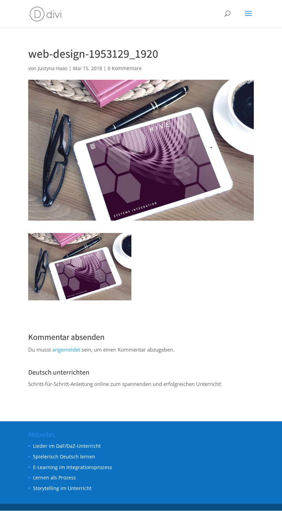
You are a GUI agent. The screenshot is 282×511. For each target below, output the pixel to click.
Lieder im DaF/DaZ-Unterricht (67, 446)
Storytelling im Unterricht (62, 488)
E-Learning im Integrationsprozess (72, 467)
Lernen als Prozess (54, 477)
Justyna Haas (52, 68)
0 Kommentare (125, 68)
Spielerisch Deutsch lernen (64, 456)
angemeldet (66, 349)
